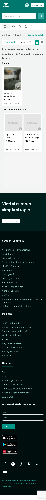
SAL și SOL (8, 396)
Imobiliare (20, 35)
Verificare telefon (11, 335)
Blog (4, 372)
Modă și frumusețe (12, 266)
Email (4, 413)
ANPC (5, 376)
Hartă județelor (10, 351)
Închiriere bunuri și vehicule (17, 306)
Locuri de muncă (11, 258)
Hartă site (7, 355)
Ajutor (5, 339)
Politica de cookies (12, 384)
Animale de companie (14, 286)
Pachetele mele (10, 322)
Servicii (6, 294)
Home (9, 35)
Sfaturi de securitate (13, 347)
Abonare (8, 426)
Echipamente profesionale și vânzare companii (22, 300)
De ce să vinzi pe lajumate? (16, 326)
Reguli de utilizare (11, 343)
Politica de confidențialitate (17, 388)
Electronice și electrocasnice (18, 262)
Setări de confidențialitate (16, 392)
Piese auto (7, 270)
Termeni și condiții (12, 380)
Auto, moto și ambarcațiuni (16, 249)
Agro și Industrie (11, 290)
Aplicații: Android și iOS (15, 331)
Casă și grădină (10, 274)
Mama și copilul (10, 278)
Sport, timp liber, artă (13, 282)
